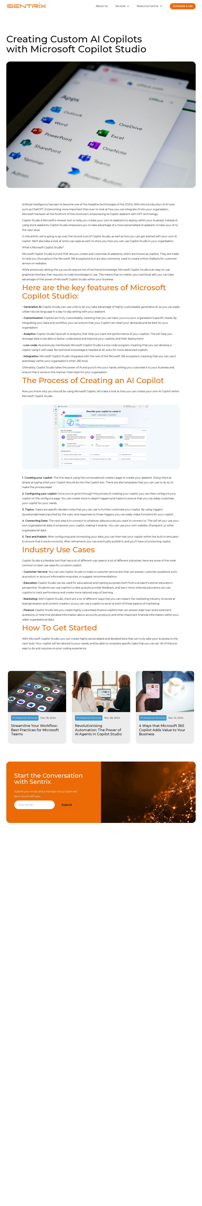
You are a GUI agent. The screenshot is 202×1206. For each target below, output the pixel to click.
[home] (26, 6)
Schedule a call (183, 6)
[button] (122, 6)
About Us (102, 6)
